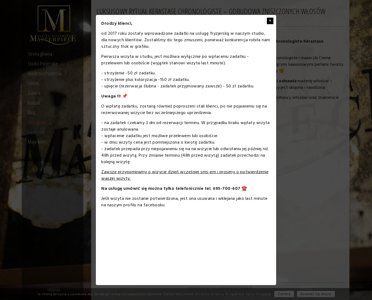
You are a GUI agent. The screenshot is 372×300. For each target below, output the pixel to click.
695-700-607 (226, 188)
